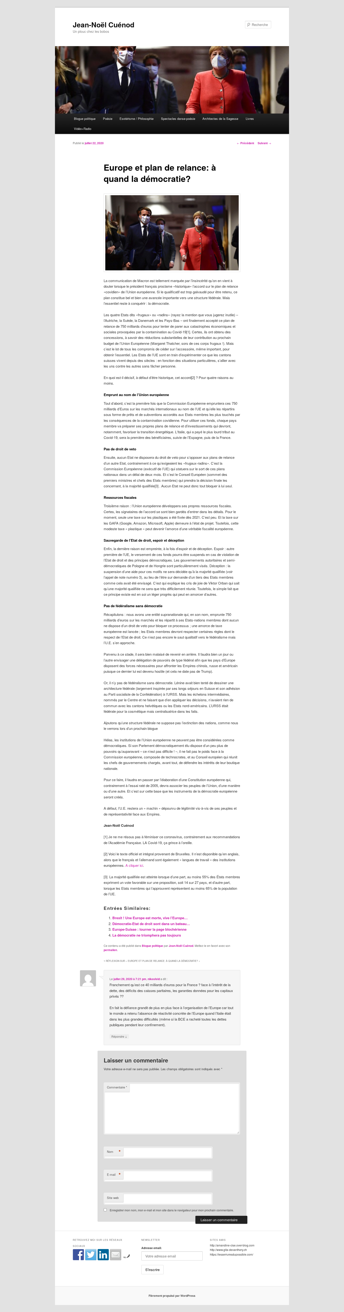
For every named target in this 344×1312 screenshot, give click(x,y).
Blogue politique (84, 118)
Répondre (119, 1036)
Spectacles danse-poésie (178, 118)
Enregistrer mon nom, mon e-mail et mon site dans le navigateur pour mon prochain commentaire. (172, 1210)
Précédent (245, 143)
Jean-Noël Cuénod (103, 24)
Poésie (107, 118)
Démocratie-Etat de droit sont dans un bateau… (151, 923)
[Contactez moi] (115, 1254)
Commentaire (117, 1087)
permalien (110, 950)
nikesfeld (154, 979)
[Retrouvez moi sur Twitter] (90, 1254)
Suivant (264, 143)
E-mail (114, 1174)
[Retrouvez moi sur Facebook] (78, 1254)
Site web (113, 1197)
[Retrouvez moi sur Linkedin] (103, 1254)
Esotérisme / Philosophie (137, 118)
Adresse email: (151, 1248)
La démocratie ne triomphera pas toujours (146, 935)
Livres (250, 118)
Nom (114, 1151)
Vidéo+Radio (82, 128)
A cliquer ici (134, 865)
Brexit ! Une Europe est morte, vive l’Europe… (150, 917)
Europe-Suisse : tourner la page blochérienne (149, 929)
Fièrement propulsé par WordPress (172, 1296)
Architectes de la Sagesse (220, 118)
